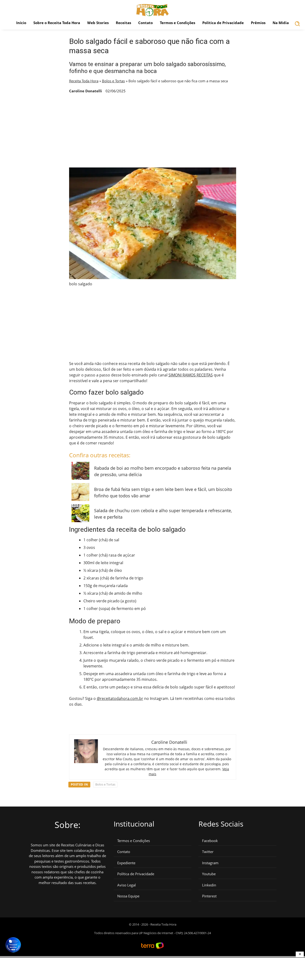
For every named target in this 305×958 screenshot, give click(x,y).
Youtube (209, 874)
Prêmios (258, 22)
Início (21, 22)
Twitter (208, 851)
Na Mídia (281, 22)
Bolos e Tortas (113, 80)
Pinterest (209, 896)
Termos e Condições (177, 22)
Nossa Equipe (128, 896)
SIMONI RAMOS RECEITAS (190, 375)
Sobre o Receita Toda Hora (56, 22)
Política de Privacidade (223, 22)
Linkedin (209, 885)
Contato (145, 22)
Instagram (210, 863)
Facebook (210, 840)
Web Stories (98, 22)
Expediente (126, 863)
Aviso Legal (126, 885)
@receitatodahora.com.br (120, 698)
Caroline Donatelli (85, 91)
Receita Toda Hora (83, 80)
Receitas (123, 22)
